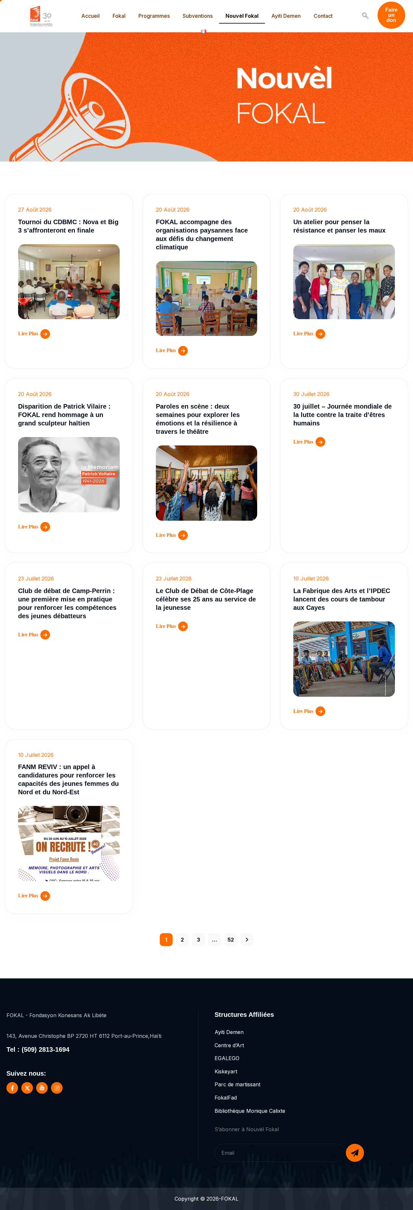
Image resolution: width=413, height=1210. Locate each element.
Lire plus (28, 333)
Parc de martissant (237, 1084)
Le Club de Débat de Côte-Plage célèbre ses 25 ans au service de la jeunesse (206, 599)
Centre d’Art (229, 1045)
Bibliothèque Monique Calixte (250, 1111)
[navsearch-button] (365, 16)
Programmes (154, 16)
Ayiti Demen (286, 16)
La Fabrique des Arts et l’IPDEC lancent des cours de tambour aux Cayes (341, 599)
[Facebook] (12, 1088)
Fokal (119, 16)
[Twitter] (27, 1088)
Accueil (90, 16)
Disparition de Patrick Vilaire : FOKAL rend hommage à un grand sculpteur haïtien (64, 415)
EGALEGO (227, 1058)
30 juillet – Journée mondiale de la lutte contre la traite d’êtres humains (342, 415)
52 (230, 939)
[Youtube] (42, 1088)
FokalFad (226, 1097)
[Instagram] (57, 1088)
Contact (323, 16)
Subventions (198, 16)
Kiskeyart (226, 1071)
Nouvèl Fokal (242, 16)
